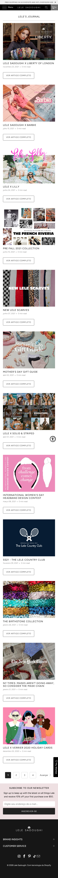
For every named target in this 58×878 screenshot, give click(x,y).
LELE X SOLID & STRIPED (18, 433)
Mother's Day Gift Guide (20, 371)
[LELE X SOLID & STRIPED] (29, 411)
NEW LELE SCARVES (16, 310)
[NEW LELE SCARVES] (29, 288)
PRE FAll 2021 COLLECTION (21, 248)
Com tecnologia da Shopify (39, 865)
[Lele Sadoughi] (29, 7)
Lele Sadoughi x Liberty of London (28, 63)
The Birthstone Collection (23, 621)
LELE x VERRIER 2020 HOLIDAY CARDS (27, 747)
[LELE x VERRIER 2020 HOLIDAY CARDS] (29, 725)
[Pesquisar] (47, 7)
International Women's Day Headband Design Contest (23, 496)
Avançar (44, 775)
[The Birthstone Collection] (29, 599)
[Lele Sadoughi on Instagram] (19, 856)
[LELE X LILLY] (29, 164)
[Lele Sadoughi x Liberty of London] (29, 41)
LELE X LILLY (11, 186)
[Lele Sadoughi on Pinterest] (29, 856)
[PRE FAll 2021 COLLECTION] (29, 226)
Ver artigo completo (18, 75)
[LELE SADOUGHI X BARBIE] (29, 103)
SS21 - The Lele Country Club (24, 559)
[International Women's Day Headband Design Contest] (29, 473)
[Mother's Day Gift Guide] (29, 349)
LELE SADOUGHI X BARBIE (19, 125)
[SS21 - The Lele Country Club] (29, 537)
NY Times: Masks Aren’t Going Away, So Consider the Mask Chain (28, 685)
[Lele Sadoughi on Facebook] (24, 856)
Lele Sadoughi (20, 865)
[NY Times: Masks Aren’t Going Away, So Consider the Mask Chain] (29, 661)
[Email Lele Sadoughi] (38, 856)
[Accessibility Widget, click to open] (53, 439)
